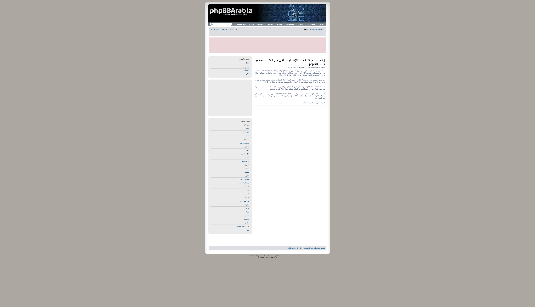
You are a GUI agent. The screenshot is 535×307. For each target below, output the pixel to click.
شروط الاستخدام (319, 248)
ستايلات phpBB (244, 183)
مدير (247, 208)
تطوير (247, 175)
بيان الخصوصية (308, 248)
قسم (247, 194)
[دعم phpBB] (280, 24)
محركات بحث (244, 201)
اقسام (247, 157)
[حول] (321, 24)
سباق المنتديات (214, 29)
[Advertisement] (267, 34)
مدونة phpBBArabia (316, 29)
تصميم (247, 172)
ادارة (247, 150)
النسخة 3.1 (245, 161)
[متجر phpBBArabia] (251, 24)
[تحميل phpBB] (301, 24)
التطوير (298, 67)
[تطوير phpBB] (270, 24)
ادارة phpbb (245, 154)
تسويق (247, 165)
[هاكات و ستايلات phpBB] (290, 24)
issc (272, 257)
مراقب (247, 212)
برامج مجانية (224, 29)
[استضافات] (241, 24)
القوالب (246, 70)
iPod (247, 128)
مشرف (246, 219)
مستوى (246, 215)
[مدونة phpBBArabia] (231, 12)
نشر (247, 230)
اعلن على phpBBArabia (294, 248)
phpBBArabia (244, 143)
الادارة (247, 63)
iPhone (246, 125)
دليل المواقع (233, 29)
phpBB (246, 139)
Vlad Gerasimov (280, 256)
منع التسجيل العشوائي (242, 226)
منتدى (247, 223)
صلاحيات (246, 186)
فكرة (247, 190)
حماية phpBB (244, 179)
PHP (247, 136)
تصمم (247, 168)
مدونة (247, 204)
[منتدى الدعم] (311, 24)
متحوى (247, 197)
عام (247, 74)
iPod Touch (245, 132)
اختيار (247, 147)
